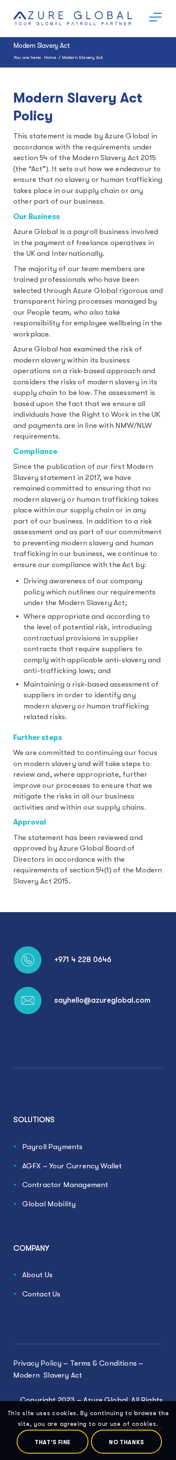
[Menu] (151, 17)
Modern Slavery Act (41, 46)
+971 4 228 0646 (82, 959)
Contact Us (41, 1294)
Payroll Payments (52, 1147)
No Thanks (126, 1442)
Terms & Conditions (103, 1363)
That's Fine (52, 1442)
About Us (37, 1275)
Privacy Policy (37, 1363)
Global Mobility (49, 1204)
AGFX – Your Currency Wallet (72, 1166)
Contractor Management (65, 1185)
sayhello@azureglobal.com (102, 1000)
